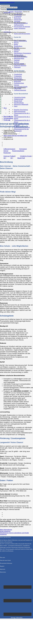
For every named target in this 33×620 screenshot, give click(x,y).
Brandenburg (18, 46)
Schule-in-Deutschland (7, 2)
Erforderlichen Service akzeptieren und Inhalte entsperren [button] (14, 533)
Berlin (16, 44)
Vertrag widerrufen (16, 617)
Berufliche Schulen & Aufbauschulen (21, 24)
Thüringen (17, 67)
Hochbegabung (19, 102)
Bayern (16, 42)
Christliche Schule (20, 97)
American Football (9, 156)
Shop (5, 108)
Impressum (2, 569)
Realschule (17, 18)
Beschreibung (8, 116)
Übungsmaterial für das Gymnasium (21, 130)
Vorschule (17, 21)
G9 (11, 158)
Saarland (17, 60)
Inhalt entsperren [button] (5, 531)
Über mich (2, 557)
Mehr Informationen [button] (6, 529)
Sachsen (16, 62)
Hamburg (17, 49)
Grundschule (18, 74)
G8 (4, 158)
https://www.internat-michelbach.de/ (15, 135)
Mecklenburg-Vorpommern (22, 53)
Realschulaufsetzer (18, 151)
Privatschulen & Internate (22, 26)
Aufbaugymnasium (20, 90)
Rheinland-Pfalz (19, 58)
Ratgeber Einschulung (21, 110)
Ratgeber (2, 566)
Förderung (7, 120)
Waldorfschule (18, 99)
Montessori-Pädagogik (21, 104)
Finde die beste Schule (5, 560)
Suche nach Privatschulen (22, 33)
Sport (15, 106)
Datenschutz (3, 572)
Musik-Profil (18, 101)
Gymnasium (18, 16)
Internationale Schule (20, 86)
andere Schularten (19, 28)
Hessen (16, 51)
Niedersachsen (18, 55)
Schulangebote (8, 118)
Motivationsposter (20, 111)
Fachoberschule (19, 83)
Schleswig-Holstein (20, 65)
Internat (16, 85)
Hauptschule (18, 19)
